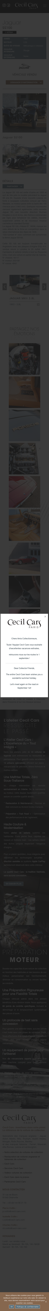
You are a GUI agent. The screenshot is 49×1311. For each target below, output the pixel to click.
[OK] (46, 1301)
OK (11, 1307)
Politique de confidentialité (28, 1307)
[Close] (45, 616)
